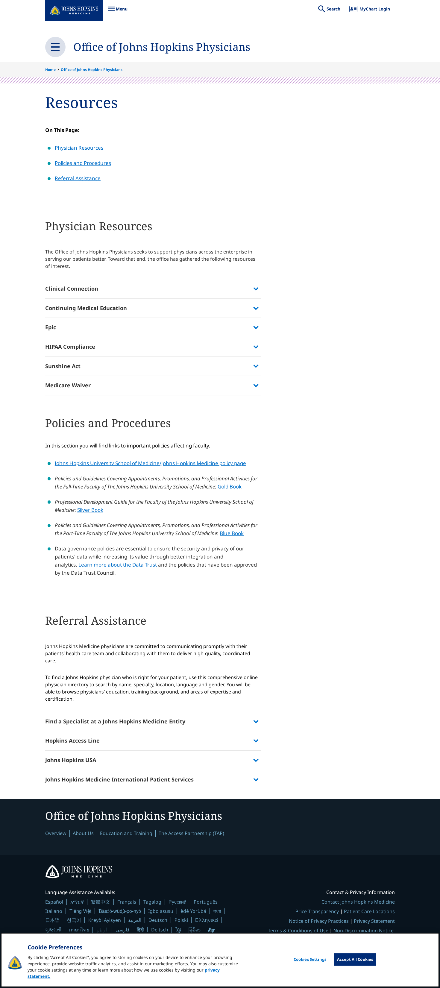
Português (206, 902)
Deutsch (157, 920)
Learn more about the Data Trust (117, 564)
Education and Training (126, 833)
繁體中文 (100, 902)
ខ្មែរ (178, 929)
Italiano (53, 911)
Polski (181, 920)
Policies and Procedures (83, 163)
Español (54, 902)
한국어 (74, 920)
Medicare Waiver (68, 385)
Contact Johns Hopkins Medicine (358, 902)
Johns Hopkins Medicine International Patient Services (119, 779)
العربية (134, 920)
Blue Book (232, 533)
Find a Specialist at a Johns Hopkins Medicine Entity (115, 721)
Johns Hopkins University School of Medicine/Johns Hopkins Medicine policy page (150, 463)
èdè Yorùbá (193, 911)
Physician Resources (79, 147)
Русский (177, 901)
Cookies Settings (310, 959)
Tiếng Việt (80, 910)
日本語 (52, 920)
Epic (50, 327)
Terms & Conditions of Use (298, 930)
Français (126, 902)
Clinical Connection (71, 288)
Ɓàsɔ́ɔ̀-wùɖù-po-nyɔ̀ (119, 910)
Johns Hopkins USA (70, 760)
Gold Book (230, 486)
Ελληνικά (206, 919)
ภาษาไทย (79, 929)
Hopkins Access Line (72, 740)
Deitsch (159, 929)
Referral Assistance (78, 178)
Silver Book (90, 509)
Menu (118, 12)
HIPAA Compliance (70, 346)
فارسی (123, 929)
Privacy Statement (374, 921)
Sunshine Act (63, 366)
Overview (55, 833)
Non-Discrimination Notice (363, 930)
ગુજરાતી (53, 929)
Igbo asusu (160, 911)
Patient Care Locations (369, 911)
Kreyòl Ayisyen (104, 920)
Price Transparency (317, 911)
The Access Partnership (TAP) (191, 833)
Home (50, 69)
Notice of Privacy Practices (319, 921)
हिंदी (140, 929)
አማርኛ (77, 902)
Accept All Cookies (355, 959)
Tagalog (152, 902)
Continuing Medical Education (86, 308)
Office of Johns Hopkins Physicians (161, 47)
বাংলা (217, 911)
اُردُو (102, 929)
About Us (83, 833)
